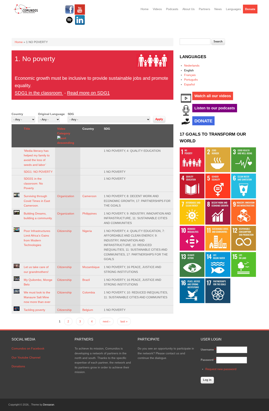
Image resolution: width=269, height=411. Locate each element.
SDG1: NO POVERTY (38, 171)
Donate (250, 9)
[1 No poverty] (192, 171)
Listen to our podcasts (214, 108)
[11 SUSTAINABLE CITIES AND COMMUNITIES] (217, 249)
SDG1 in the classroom (39, 93)
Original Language (51, 114)
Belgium (87, 310)
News (218, 9)
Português (191, 79)
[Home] (26, 13)
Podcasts (172, 9)
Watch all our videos (212, 96)
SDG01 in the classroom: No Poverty (33, 183)
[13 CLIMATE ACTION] (192, 275)
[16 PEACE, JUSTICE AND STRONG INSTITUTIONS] (192, 302)
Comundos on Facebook (28, 348)
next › (106, 321)
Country (17, 114)
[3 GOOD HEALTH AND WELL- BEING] (243, 171)
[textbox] (195, 41)
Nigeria (87, 231)
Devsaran (48, 404)
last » (124, 321)
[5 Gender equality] (217, 197)
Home (145, 9)
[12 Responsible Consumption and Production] (243, 249)
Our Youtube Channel (26, 357)
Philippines (89, 213)
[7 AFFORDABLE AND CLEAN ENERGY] (192, 223)
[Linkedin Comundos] (80, 24)
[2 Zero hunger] (217, 171)
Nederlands (191, 65)
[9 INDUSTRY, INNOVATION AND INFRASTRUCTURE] (243, 223)
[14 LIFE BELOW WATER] (217, 275)
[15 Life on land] (243, 275)
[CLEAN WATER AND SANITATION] (243, 197)
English (189, 70)
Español (189, 84)
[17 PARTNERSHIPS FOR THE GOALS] (217, 302)
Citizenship (64, 231)
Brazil (86, 279)
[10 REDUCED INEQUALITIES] (192, 249)
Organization (65, 196)
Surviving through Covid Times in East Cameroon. (37, 200)
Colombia (88, 292)
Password (208, 359)
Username (208, 349)
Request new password (220, 369)
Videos (157, 9)
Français (190, 75)
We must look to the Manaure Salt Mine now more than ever (37, 297)
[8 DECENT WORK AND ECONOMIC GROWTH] (217, 223)
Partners (204, 9)
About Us (188, 9)
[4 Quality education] (192, 197)
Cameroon (89, 196)
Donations (18, 366)
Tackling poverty (34, 310)
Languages (233, 9)
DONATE (203, 120)
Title (27, 128)
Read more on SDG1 (88, 93)
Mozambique (91, 267)
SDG (71, 114)
